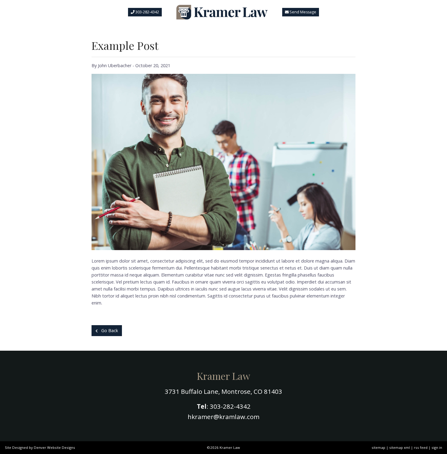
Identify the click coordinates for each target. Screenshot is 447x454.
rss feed (421, 447)
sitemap (378, 447)
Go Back (109, 330)
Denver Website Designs (54, 447)
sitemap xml (399, 447)
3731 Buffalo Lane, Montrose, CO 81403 (223, 391)
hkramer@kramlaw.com (223, 416)
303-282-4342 (230, 406)
